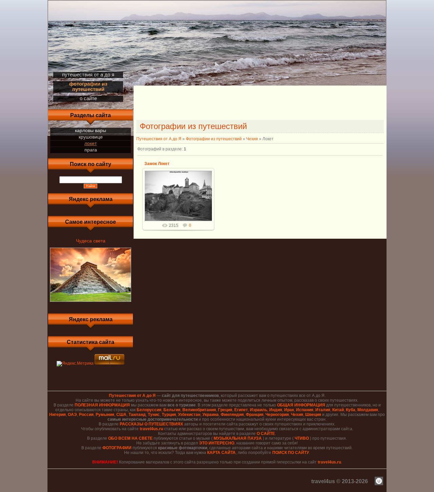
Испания (304, 409)
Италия (322, 409)
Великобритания (199, 409)
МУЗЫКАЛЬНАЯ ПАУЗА (238, 438)
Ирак (289, 409)
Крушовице (91, 137)
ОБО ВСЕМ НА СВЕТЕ (130, 438)
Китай (338, 409)
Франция (254, 414)
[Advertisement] (260, 103)
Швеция (313, 414)
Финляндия (232, 414)
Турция (169, 414)
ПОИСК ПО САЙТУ (290, 452)
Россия (86, 414)
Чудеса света (90, 240)
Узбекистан (189, 414)
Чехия (252, 138)
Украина (210, 414)
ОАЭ (72, 414)
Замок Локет (157, 163)
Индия (275, 409)
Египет (241, 409)
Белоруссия (149, 409)
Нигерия (57, 414)
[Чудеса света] (90, 302)
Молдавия (367, 409)
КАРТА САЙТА (221, 452)
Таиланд (137, 414)
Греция (225, 409)
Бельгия (171, 409)
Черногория (277, 414)
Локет (90, 143)
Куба (350, 409)
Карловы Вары (90, 130)
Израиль (258, 409)
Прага (90, 149)
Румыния (105, 414)
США (121, 414)
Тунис (154, 414)
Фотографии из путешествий (214, 138)
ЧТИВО (302, 438)
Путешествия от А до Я (158, 138)
